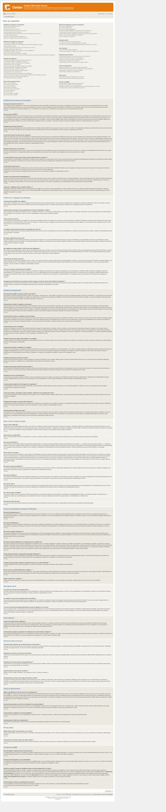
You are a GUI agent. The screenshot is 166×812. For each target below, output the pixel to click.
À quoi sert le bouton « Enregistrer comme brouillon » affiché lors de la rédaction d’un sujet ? (25, 74)
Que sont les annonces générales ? (12, 88)
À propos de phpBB (54, 754)
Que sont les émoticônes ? (10, 86)
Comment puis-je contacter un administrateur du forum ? (72, 87)
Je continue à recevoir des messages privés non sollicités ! (73, 43)
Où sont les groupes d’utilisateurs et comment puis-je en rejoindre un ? (75, 30)
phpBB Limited (45, 752)
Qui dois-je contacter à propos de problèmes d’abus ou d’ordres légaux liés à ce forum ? (79, 86)
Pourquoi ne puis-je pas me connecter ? (13, 32)
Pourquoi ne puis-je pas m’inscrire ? (12, 29)
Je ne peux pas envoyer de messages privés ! (70, 41)
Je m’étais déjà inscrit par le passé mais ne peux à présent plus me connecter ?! (22, 33)
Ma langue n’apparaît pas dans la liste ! (13, 49)
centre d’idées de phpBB (98, 761)
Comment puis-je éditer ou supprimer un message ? (16, 61)
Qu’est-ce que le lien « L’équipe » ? (67, 36)
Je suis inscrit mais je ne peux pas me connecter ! (15, 30)
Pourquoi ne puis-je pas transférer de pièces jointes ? (16, 70)
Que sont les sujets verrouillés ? (11, 93)
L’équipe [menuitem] (69, 794)
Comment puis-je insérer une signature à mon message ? (17, 63)
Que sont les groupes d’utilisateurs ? (67, 29)
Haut (6, 110)
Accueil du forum (9, 794)
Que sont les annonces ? (9, 90)
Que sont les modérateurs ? (65, 27)
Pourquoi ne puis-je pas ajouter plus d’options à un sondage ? (18, 66)
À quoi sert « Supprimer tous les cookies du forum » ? (16, 38)
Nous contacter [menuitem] (61, 794)
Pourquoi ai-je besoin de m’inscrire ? (12, 26)
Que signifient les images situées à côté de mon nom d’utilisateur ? (19, 50)
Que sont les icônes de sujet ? (11, 94)
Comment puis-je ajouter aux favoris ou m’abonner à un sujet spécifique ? (76, 68)
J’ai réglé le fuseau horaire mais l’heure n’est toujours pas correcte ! (19, 47)
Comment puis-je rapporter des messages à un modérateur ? (18, 73)
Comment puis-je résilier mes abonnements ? (69, 71)
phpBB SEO (58, 799)
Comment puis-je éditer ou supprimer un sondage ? (15, 67)
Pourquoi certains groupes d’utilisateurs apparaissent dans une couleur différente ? (78, 33)
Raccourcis (8, 13)
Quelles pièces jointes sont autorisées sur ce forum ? (71, 76)
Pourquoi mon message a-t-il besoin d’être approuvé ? (16, 76)
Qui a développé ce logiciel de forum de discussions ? (71, 83)
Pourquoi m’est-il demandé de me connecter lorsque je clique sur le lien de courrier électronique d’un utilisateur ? (30, 55)
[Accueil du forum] (13, 7)
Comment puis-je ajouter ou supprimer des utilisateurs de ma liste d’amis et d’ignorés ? (79, 51)
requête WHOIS (26, 771)
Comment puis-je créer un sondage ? (12, 64)
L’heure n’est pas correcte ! (10, 46)
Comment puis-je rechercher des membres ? (69, 60)
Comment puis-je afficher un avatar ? (12, 52)
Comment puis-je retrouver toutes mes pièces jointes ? (72, 78)
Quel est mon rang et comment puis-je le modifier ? (15, 53)
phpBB (14, 243)
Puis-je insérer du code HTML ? (11, 84)
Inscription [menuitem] (102, 13)
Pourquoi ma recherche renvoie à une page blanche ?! (71, 59)
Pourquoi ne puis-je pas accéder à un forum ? (14, 68)
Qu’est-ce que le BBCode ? (10, 83)
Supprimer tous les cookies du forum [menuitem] (82, 794)
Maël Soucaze (65, 798)
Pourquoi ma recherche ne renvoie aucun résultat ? (71, 57)
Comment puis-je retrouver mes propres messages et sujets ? (73, 62)
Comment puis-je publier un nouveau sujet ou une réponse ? (18, 60)
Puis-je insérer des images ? (10, 87)
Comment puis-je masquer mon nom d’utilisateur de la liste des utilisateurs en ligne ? (23, 44)
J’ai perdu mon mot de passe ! (11, 35)
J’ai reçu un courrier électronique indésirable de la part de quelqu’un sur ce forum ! (78, 44)
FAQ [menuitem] (14, 13)
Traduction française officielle (54, 798)
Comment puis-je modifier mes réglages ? (13, 43)
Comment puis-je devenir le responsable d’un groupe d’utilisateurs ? (74, 32)
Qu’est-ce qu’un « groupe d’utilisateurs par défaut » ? (71, 35)
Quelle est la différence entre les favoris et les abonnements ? (73, 67)
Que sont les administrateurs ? (66, 26)
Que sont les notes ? (8, 91)
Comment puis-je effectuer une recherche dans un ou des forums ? (74, 56)
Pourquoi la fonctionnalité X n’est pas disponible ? (70, 84)
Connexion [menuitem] (109, 13)
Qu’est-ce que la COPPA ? (10, 27)
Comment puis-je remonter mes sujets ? (13, 77)
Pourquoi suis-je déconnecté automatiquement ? (15, 36)
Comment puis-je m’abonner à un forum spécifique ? (71, 70)
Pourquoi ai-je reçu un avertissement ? (13, 71)
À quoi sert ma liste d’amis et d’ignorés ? (68, 49)
